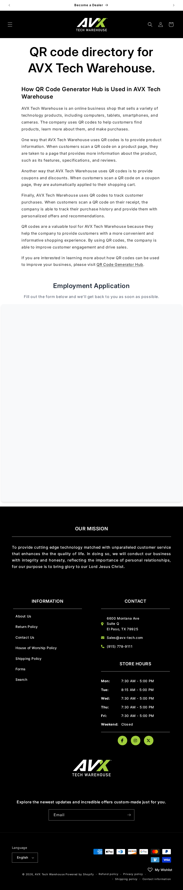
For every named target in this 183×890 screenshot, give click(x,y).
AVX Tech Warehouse (50, 874)
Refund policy (108, 874)
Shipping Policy (28, 658)
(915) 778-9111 (119, 646)
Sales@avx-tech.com (125, 638)
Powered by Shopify (80, 874)
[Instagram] (135, 740)
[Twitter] (148, 740)
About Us (23, 616)
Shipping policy (126, 879)
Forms (20, 669)
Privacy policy (133, 874)
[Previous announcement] (9, 5)
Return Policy (26, 627)
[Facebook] (122, 740)
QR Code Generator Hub (120, 264)
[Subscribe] (129, 814)
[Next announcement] (173, 5)
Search (21, 679)
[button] (10, 24)
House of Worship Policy (36, 648)
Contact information (156, 879)
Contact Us (25, 637)
